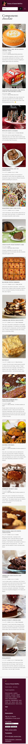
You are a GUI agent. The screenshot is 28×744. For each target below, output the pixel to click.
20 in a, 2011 (4, 403)
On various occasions (19, 404)
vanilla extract (8, 696)
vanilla (20, 702)
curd (17, 702)
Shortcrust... (20, 362)
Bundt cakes (10, 248)
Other (17, 172)
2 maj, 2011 (4, 362)
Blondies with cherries (11, 282)
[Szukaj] (21, 8)
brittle (6, 698)
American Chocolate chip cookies (11, 576)
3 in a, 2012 (4, 246)
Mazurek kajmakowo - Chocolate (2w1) (10, 400)
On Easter (17, 248)
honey (6, 702)
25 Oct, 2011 (4, 284)
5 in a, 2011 (4, 660)
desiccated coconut (10, 703)
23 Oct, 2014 (4, 52)
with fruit (20, 284)
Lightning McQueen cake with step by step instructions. (13, 90)
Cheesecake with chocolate (12, 320)
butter (20, 700)
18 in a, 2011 (4, 447)
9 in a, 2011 (4, 534)
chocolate (13, 694)
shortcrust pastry (13, 698)
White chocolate (9, 693)
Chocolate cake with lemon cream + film (13, 50)
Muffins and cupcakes (12, 448)
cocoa (18, 696)
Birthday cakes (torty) (18, 54)
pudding (15, 693)
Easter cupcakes (8, 445)
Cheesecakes (20, 322)
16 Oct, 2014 (4, 93)
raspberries (7, 700)
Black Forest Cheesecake (11, 620)
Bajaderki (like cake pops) (11, 208)
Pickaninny (6, 658)
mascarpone (14, 700)
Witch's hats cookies (10, 131)
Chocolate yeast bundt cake (13, 244)
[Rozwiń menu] (25, 9)
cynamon (7, 695)
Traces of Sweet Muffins (14, 3)
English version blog (15, 736)
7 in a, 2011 (4, 622)
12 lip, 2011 (4, 322)
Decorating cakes (11, 54)
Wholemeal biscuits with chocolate (11, 531)
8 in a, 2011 (4, 579)
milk (10, 702)
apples (14, 696)
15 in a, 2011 (4, 491)
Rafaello (5, 360)
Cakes (9, 94)
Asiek (10, 52)
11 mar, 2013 (4, 210)
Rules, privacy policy (11, 730)
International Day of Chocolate (10, 169)
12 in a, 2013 (4, 172)
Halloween (21, 132)
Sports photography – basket (12, 739)
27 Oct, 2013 (4, 132)
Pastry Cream (19, 703)
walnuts (13, 702)
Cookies (17, 132)
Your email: (8, 721)
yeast (18, 695)
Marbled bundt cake (10, 489)
